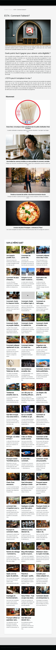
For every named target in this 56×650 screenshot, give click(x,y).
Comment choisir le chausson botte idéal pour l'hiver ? (12, 303)
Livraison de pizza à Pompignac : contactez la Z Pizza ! (28, 228)
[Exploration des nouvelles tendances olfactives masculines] (43, 271)
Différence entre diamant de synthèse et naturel (28, 531)
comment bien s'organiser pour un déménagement (13, 508)
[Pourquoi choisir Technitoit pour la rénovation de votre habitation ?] (13, 453)
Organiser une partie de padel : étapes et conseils (42, 347)
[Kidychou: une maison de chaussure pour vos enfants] (43, 524)
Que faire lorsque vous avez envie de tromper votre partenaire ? (12, 417)
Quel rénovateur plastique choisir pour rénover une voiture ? (27, 485)
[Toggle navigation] (4, 2)
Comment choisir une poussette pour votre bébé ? (42, 460)
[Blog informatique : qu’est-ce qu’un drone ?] (28, 546)
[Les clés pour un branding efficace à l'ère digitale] (28, 386)
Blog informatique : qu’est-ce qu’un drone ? (27, 554)
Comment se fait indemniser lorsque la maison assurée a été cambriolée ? (42, 439)
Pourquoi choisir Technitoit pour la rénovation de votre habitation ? (12, 461)
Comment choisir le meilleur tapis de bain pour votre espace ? (27, 304)
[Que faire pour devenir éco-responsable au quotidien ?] (28, 612)
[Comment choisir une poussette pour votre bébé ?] (43, 453)
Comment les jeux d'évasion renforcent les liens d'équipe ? (13, 280)
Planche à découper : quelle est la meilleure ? (27, 576)
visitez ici (24, 59)
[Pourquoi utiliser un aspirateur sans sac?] (13, 612)
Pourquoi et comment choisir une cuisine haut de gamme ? (13, 532)
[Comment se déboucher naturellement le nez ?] (43, 409)
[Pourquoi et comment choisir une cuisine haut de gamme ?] (13, 524)
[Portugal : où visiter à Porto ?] (13, 431)
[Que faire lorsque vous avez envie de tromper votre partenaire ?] (13, 409)
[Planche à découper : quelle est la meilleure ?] (28, 568)
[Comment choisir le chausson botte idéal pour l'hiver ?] (13, 295)
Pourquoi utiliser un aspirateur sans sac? (13, 620)
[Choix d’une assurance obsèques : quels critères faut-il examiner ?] (13, 476)
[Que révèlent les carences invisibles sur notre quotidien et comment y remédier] (28, 147)
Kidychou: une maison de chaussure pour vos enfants (43, 532)
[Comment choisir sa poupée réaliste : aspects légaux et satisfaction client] (13, 317)
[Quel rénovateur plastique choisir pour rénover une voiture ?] (28, 476)
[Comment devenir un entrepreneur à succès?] (43, 590)
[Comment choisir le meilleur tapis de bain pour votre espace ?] (28, 295)
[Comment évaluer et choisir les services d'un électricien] (28, 339)
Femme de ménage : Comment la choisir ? (13, 554)
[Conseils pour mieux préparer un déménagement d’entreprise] (43, 568)
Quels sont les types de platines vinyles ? (12, 576)
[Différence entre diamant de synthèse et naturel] (28, 524)
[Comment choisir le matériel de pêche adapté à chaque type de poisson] (28, 317)
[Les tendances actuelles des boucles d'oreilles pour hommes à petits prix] (28, 363)
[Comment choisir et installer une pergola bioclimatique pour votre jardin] (43, 317)
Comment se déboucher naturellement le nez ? (42, 417)
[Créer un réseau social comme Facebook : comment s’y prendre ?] (28, 431)
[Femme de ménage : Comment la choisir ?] (13, 546)
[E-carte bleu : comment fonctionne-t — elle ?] (28, 453)
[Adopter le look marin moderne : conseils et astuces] (28, 271)
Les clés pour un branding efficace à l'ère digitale (27, 394)
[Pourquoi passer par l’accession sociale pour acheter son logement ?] (43, 476)
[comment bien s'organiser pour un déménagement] (13, 500)
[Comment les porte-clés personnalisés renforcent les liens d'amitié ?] (28, 249)
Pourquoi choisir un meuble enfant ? (42, 507)
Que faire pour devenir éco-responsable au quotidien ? (26, 621)
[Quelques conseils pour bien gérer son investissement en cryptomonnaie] (28, 500)
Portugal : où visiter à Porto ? (13, 437)
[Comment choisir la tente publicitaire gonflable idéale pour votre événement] (43, 363)
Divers (10, 9)
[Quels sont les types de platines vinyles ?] (13, 568)
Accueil (6, 9)
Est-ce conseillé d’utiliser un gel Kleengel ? (26, 416)
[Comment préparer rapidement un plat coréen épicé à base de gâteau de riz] (13, 339)
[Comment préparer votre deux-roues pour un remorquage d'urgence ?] (43, 249)
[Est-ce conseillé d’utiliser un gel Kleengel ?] (28, 409)
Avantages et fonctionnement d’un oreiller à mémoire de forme (12, 599)
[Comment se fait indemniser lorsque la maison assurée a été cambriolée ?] (43, 431)
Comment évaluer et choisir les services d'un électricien (27, 348)
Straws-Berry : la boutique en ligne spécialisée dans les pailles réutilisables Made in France (28, 127)
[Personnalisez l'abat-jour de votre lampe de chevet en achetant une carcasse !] (13, 363)
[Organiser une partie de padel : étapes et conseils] (43, 339)
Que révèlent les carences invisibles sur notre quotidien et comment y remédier (28, 161)
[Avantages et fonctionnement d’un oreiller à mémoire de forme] (13, 590)
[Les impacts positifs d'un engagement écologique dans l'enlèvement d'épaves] (13, 249)
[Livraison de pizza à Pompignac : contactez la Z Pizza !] (28, 213)
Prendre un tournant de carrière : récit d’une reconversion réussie (28, 195)
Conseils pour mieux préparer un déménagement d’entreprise (42, 577)
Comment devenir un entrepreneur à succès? (42, 598)
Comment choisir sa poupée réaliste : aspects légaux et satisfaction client (13, 326)
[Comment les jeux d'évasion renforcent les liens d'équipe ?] (13, 271)
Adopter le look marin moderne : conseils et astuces (27, 279)
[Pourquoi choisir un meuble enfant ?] (43, 500)
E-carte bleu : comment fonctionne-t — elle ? (26, 461)
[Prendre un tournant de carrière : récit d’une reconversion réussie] (28, 180)
